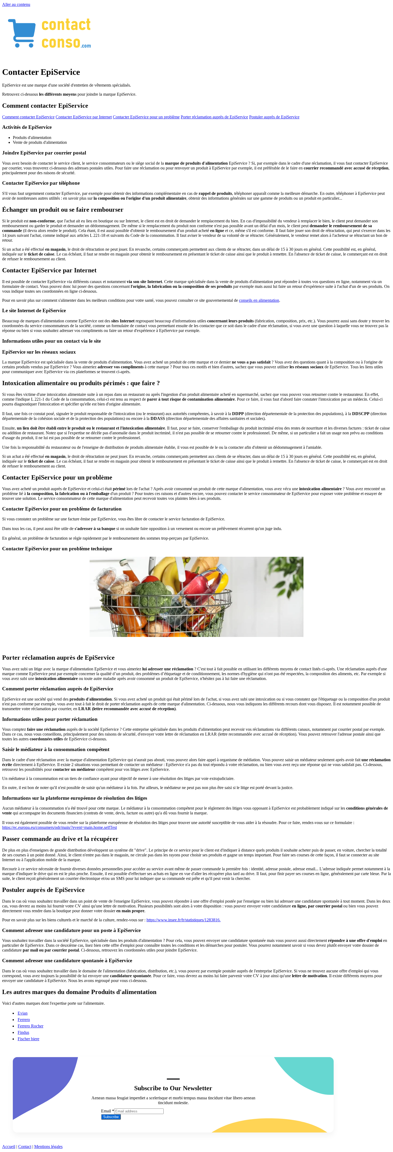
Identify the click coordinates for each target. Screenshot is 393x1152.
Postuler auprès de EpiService (274, 117)
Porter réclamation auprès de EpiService (214, 117)
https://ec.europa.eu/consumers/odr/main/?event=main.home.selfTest (59, 827)
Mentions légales (48, 1146)
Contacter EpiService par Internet (84, 117)
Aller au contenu (16, 4)
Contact (24, 1146)
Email (107, 1111)
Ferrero (24, 1019)
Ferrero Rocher (30, 1026)
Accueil (8, 1146)
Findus (23, 1032)
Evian (23, 1013)
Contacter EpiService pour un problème (146, 117)
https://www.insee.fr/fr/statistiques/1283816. (184, 920)
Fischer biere (28, 1039)
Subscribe (111, 1117)
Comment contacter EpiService (28, 117)
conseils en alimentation (259, 300)
